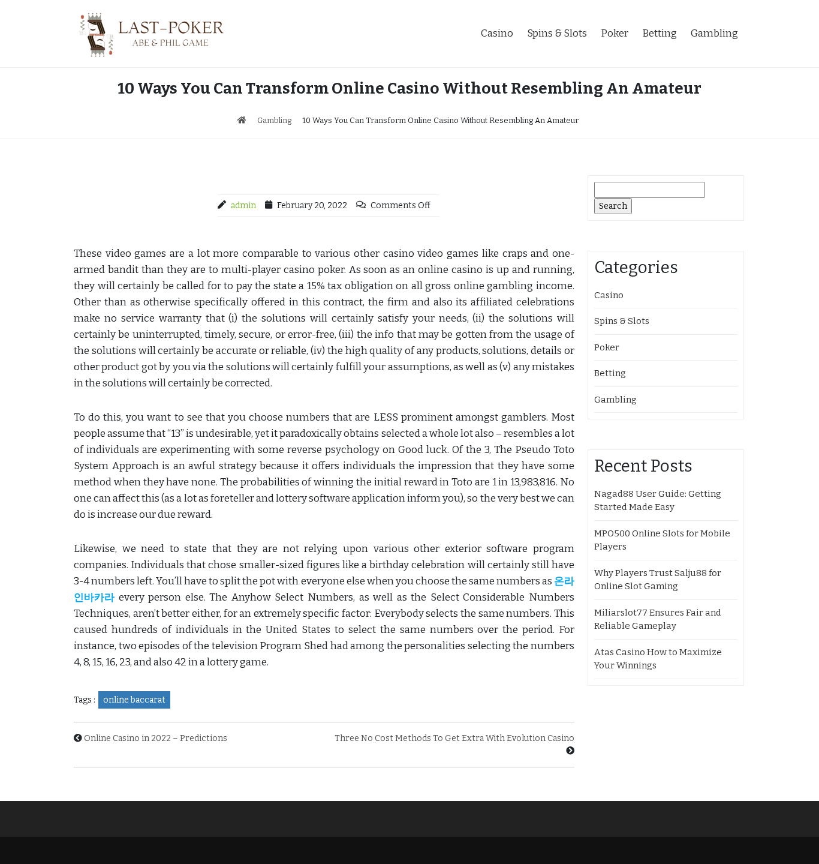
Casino (497, 33)
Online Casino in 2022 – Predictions (155, 738)
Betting (659, 33)
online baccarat (134, 700)
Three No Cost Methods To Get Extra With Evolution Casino (454, 738)
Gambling (714, 33)
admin (243, 205)
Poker (614, 33)
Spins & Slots (557, 33)
